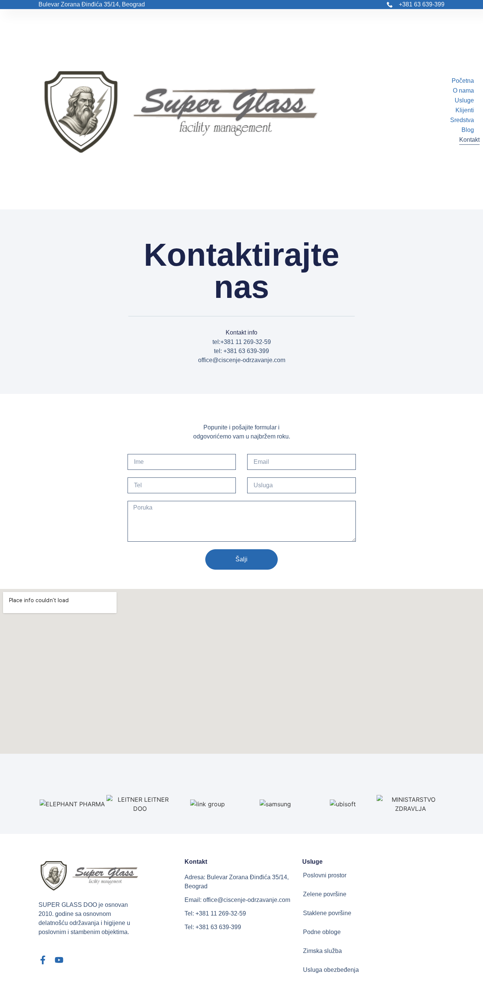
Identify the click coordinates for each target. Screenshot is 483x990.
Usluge (464, 100)
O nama (463, 90)
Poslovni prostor (324, 875)
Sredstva (462, 120)
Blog (467, 130)
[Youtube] (59, 960)
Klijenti (464, 110)
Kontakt (469, 139)
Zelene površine (324, 894)
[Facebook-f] (42, 960)
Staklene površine (327, 913)
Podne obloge (322, 932)
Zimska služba (322, 951)
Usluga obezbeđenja (331, 970)
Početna (463, 80)
